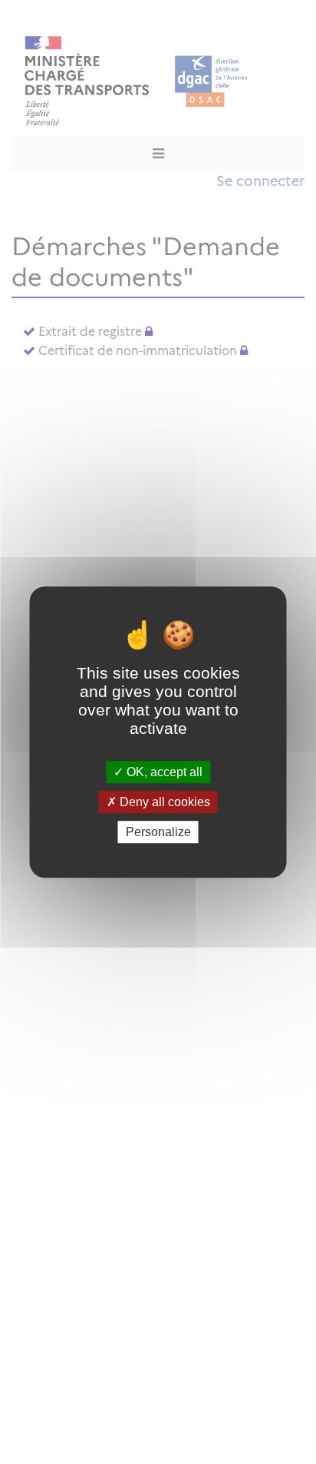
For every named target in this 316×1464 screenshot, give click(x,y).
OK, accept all (162, 771)
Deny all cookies (163, 801)
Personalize (158, 831)
